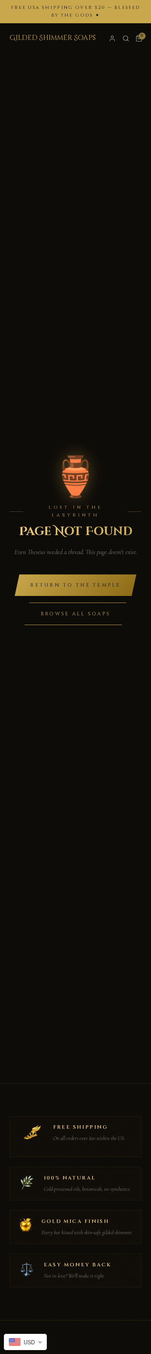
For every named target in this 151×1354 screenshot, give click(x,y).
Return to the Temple (75, 585)
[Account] (112, 38)
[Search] (125, 38)
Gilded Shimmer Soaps (53, 38)
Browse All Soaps (75, 613)
